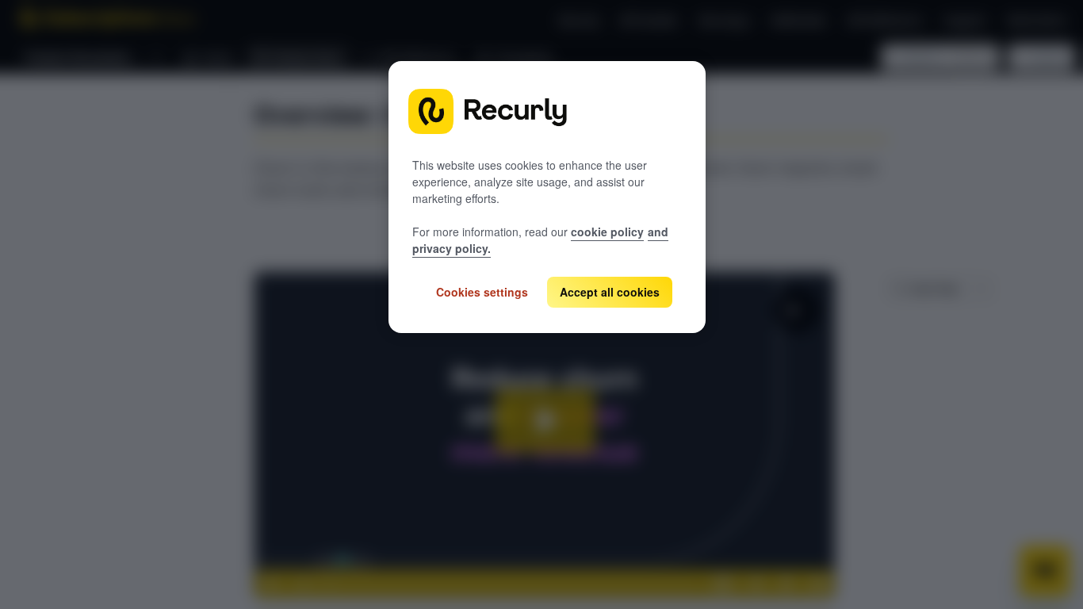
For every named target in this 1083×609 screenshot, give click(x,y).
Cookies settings (482, 292)
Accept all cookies (610, 292)
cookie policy (607, 231)
